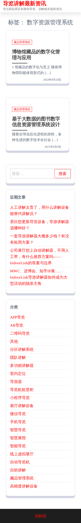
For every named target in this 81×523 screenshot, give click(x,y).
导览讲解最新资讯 (24, 3)
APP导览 (17, 317)
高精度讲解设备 (24, 486)
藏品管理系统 (22, 42)
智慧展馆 (18, 438)
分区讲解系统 (22, 349)
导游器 (16, 381)
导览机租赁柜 (22, 389)
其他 (14, 341)
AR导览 (16, 325)
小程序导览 (20, 397)
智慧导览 (18, 430)
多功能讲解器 (22, 365)
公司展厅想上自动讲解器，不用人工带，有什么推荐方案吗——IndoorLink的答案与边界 (39, 256)
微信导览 (18, 414)
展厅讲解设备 (22, 406)
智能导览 (18, 446)
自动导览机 (20, 462)
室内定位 (18, 373)
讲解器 (40, 516)
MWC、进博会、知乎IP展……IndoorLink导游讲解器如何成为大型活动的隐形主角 (38, 277)
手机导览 (18, 422)
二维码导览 (20, 333)
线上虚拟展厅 (22, 454)
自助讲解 (18, 470)
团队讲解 (18, 357)
